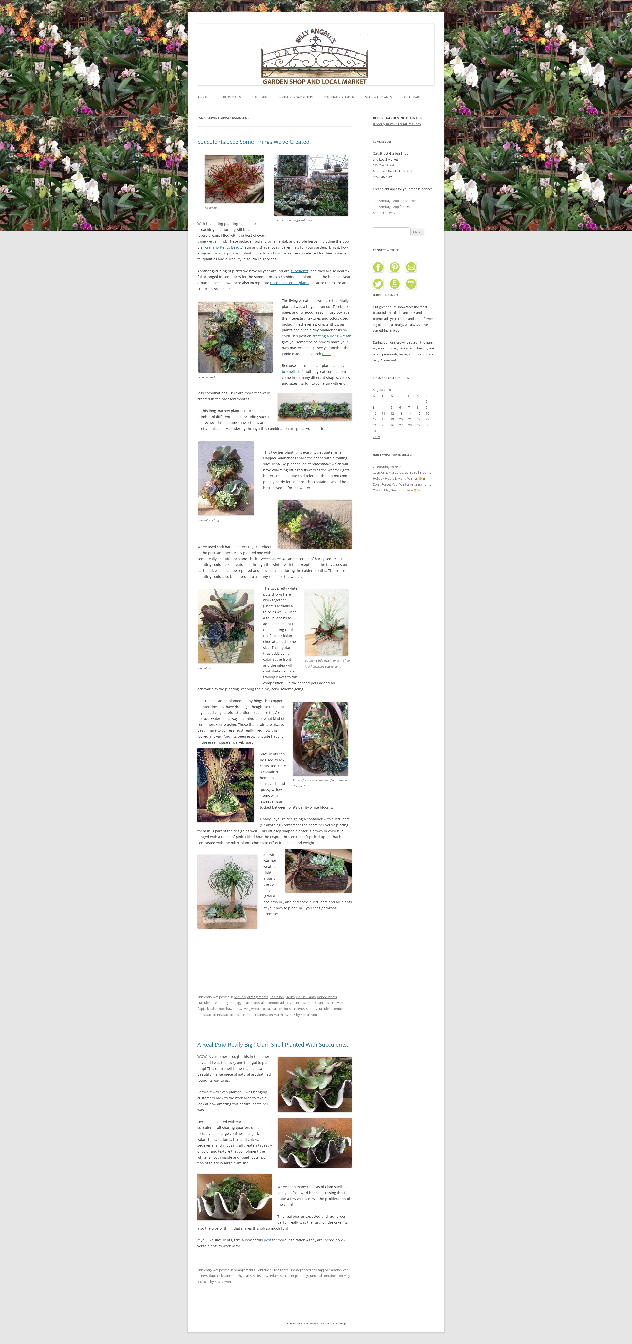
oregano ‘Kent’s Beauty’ (224, 247)
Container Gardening (295, 97)
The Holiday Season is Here (393, 490)
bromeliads (292, 371)
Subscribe (260, 97)
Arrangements (257, 997)
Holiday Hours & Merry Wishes (395, 478)
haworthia (233, 1008)
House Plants (306, 997)
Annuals (240, 997)
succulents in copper (238, 1014)
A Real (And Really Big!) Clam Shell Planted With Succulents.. (274, 1044)
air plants (253, 1002)
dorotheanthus (317, 1002)
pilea (266, 1008)
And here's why (384, 212)
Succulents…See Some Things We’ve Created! (254, 141)
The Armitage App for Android (394, 201)
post (267, 1240)
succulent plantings (294, 1275)
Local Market (413, 97)
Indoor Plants (327, 997)
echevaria (337, 1002)
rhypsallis (245, 1275)
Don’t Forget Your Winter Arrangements (402, 484)
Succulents (205, 1002)
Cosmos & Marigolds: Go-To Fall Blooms (402, 472)
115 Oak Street (383, 165)
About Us (205, 97)
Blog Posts (232, 97)
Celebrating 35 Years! (388, 466)
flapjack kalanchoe (211, 1008)
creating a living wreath (331, 336)
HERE (326, 353)
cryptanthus (296, 1002)
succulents (299, 271)
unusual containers (324, 1275)
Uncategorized (300, 1270)
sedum (311, 1008)
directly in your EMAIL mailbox (397, 124)
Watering (221, 1002)
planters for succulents (288, 1008)
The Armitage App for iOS (391, 206)
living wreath (252, 1008)
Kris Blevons (309, 1014)
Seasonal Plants (378, 97)
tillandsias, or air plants (289, 282)
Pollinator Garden (339, 97)
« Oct (376, 437)
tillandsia (261, 1014)
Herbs (290, 997)
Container (277, 997)
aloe (264, 1002)
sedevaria (260, 1275)
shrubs (281, 253)
